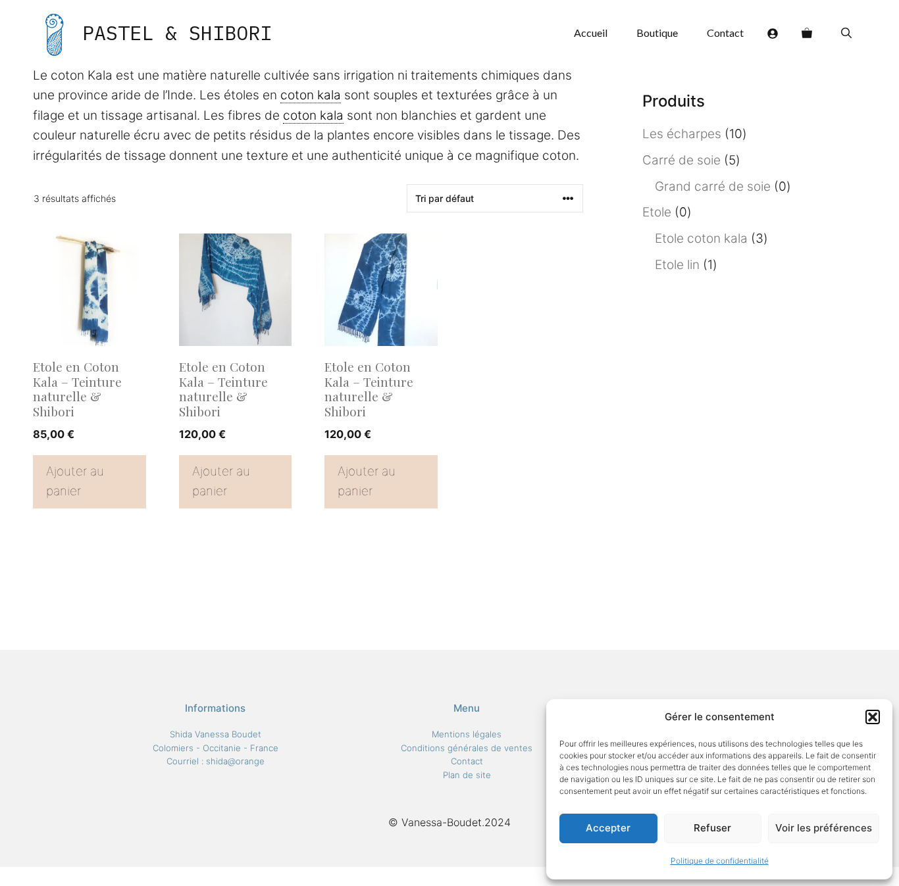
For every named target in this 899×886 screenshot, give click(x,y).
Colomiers (173, 748)
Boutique (657, 32)
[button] (872, 717)
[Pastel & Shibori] (54, 33)
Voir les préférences (823, 828)
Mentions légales (466, 734)
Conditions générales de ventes (466, 748)
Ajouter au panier (75, 481)
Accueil (590, 32)
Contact (725, 32)
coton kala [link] (310, 95)
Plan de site (467, 775)
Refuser (712, 828)
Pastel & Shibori (177, 32)
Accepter (608, 828)
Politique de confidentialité (720, 861)
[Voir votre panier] (807, 33)
